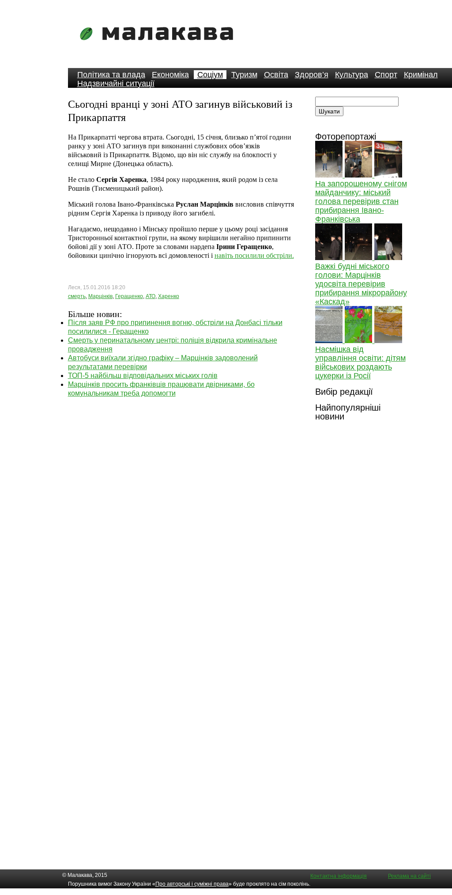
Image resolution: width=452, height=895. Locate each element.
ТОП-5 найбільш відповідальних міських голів (143, 375)
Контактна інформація (338, 876)
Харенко (168, 296)
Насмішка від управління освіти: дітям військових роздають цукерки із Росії (360, 362)
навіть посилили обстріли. (254, 255)
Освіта (276, 74)
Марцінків (100, 296)
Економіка (170, 74)
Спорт (386, 74)
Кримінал (421, 74)
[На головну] (159, 46)
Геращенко (129, 296)
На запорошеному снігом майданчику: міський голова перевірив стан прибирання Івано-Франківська (361, 201)
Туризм (244, 74)
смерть (77, 296)
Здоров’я (311, 74)
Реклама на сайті (409, 876)
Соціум (210, 74)
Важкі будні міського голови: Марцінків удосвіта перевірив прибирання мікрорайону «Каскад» (361, 284)
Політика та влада (111, 74)
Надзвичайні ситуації (115, 83)
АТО (150, 296)
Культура (351, 74)
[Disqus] (181, 508)
